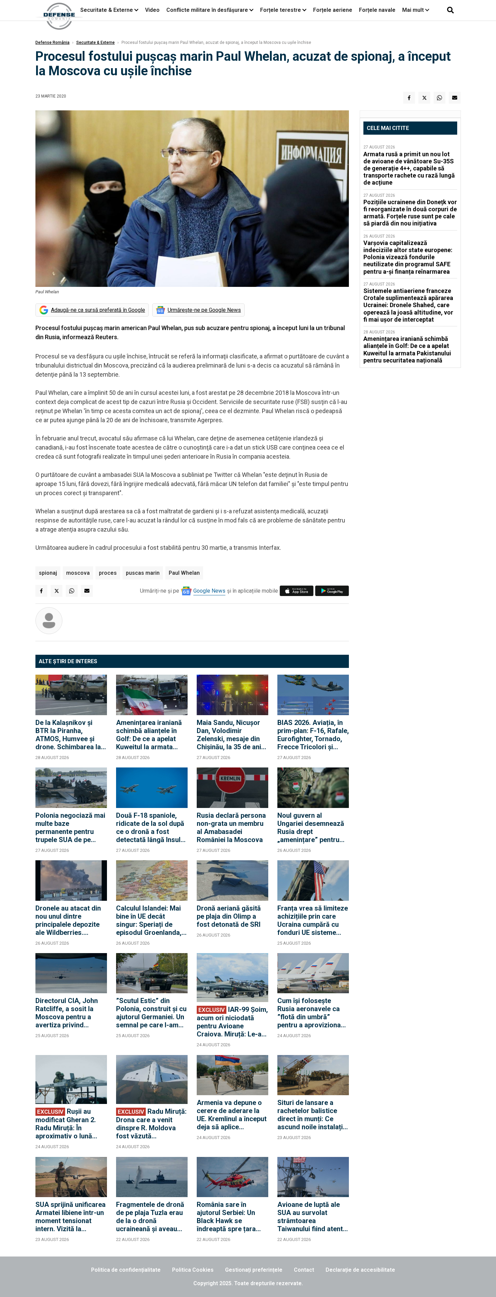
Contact (304, 1270)
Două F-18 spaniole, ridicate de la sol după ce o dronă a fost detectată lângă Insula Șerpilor (150, 827)
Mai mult (413, 10)
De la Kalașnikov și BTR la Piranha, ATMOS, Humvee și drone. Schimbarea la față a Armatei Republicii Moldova (68, 735)
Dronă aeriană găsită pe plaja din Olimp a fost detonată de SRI (229, 916)
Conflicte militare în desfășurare (207, 10)
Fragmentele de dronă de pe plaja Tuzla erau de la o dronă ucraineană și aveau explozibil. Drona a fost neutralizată (151, 1216)
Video (152, 10)
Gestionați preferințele (253, 1270)
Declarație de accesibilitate (360, 1270)
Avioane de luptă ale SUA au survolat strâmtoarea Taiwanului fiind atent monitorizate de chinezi (310, 1216)
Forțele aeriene (332, 10)
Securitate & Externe (106, 10)
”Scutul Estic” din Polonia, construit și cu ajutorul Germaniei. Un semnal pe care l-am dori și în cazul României (151, 1013)
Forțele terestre (280, 10)
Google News (209, 591)
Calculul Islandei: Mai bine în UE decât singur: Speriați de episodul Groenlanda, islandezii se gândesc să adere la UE (149, 920)
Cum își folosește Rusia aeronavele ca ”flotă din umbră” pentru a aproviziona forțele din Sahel (309, 1013)
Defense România (52, 42)
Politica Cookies (193, 1270)
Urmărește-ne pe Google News (204, 310)
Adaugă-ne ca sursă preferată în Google (98, 310)
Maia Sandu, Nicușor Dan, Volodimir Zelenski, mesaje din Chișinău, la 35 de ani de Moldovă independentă (229, 735)
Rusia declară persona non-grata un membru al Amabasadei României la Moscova (231, 827)
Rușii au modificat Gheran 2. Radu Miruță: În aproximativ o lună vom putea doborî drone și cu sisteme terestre (65, 1123)
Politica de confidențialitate (126, 1270)
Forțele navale (377, 10)
